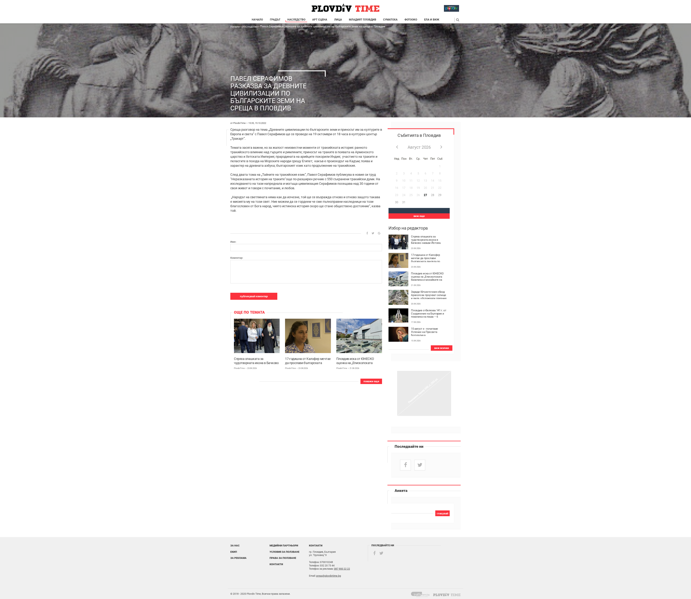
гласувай (442, 513)
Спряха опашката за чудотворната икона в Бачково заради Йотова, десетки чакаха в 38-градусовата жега (256, 361)
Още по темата (249, 312)
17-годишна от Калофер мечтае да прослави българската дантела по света (308, 361)
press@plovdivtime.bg (328, 575)
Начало (257, 19)
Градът (275, 19)
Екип (233, 551)
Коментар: (236, 258)
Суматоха (390, 19)
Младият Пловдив (362, 19)
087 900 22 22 (342, 568)
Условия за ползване (284, 551)
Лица (338, 19)
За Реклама (238, 558)
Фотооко (411, 19)
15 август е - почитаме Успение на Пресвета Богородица (424, 331)
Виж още (419, 216)
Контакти (276, 564)
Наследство (296, 19)
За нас (235, 545)
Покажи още (371, 381)
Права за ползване (283, 558)
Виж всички (441, 348)
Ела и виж (431, 19)
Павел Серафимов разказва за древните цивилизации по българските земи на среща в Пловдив (322, 26)
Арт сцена (319, 19)
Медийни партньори (284, 545)
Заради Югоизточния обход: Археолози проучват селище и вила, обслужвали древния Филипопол (428, 294)
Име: (233, 242)
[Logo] (345, 7)
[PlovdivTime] (421, 594)
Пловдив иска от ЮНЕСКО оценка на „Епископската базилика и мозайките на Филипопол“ (355, 361)
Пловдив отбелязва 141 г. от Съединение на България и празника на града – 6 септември (428, 313)
